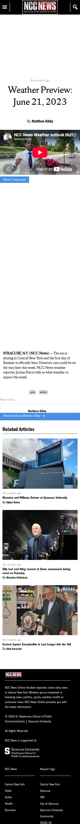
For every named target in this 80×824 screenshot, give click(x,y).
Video (8, 791)
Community (46, 816)
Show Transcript (14, 179)
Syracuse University (51, 810)
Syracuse (45, 791)
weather (43, 392)
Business (10, 810)
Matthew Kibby (32, 416)
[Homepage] (40, 12)
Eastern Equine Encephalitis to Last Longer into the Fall (36, 644)
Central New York (15, 784)
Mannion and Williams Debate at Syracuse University (34, 498)
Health (9, 804)
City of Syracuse (49, 804)
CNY (42, 797)
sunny (32, 392)
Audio (8, 797)
